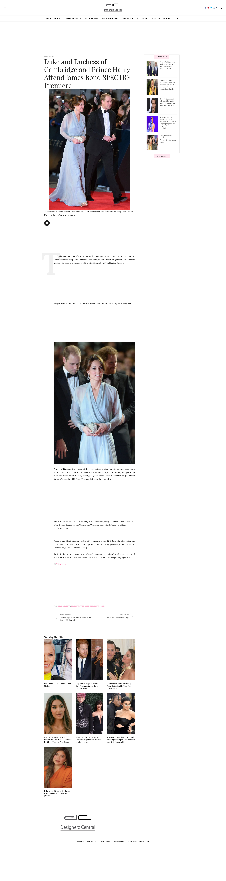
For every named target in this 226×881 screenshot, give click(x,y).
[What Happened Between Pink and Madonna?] (58, 659)
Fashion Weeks (91, 18)
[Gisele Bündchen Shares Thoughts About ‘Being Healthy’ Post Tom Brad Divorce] (121, 659)
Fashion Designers (109, 18)
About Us (80, 841)
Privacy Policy (119, 841)
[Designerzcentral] (113, 8)
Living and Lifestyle (161, 18)
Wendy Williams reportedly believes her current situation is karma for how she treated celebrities (168, 84)
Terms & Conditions (135, 841)
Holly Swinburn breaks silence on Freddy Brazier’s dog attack (168, 139)
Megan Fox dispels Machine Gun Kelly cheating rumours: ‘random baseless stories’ (88, 739)
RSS (148, 841)
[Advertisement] (113, 38)
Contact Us (92, 841)
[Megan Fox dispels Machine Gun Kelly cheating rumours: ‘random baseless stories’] (89, 713)
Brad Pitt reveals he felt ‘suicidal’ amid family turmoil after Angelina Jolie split (167, 102)
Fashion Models (129, 18)
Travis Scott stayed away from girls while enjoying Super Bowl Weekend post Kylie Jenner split (121, 739)
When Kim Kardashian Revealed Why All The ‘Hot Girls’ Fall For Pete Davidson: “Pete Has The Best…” (58, 739)
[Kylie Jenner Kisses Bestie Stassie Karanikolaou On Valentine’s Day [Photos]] (58, 767)
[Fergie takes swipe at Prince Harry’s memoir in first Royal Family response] (89, 659)
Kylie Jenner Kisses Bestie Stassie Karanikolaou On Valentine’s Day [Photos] (57, 793)
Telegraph (61, 564)
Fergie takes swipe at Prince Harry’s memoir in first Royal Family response (87, 685)
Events (145, 18)
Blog (176, 18)
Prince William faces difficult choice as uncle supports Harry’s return (168, 65)
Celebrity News (72, 18)
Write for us (104, 841)
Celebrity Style (77, 606)
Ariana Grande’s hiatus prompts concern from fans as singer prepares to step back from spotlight (168, 122)
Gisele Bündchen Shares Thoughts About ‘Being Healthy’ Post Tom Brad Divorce (120, 685)
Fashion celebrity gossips (95, 606)
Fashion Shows (53, 18)
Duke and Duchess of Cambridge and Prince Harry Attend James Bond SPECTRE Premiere (87, 73)
